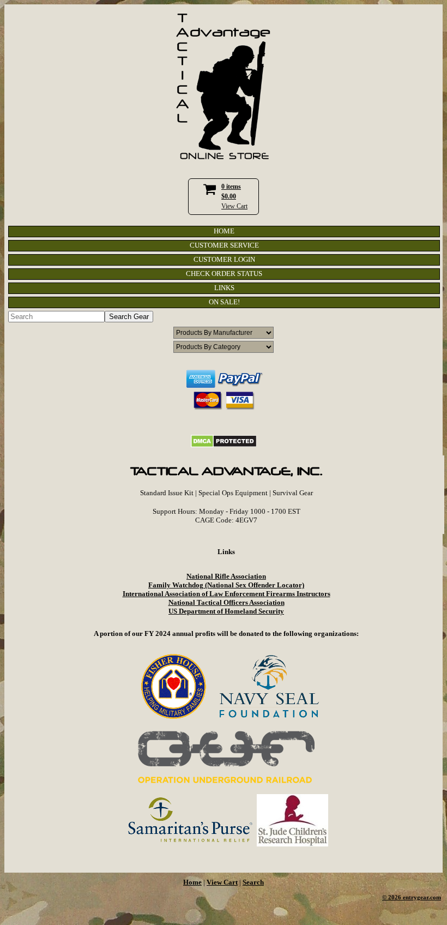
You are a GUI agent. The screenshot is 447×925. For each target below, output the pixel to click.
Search (253, 882)
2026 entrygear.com (414, 897)
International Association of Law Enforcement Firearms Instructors (226, 594)
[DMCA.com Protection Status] (224, 445)
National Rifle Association (226, 576)
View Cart (234, 206)
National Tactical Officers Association (226, 602)
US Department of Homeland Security (226, 611)
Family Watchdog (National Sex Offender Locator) (226, 585)
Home (192, 882)
